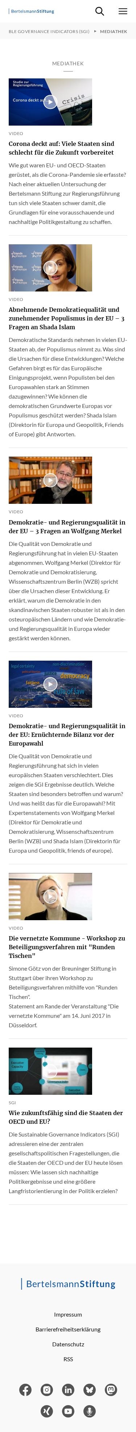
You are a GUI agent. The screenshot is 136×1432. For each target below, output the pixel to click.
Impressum (68, 1314)
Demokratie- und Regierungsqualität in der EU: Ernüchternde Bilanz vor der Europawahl (67, 734)
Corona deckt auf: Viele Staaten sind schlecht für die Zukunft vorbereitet (61, 148)
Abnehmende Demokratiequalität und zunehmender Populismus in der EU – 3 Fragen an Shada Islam (66, 318)
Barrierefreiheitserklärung (68, 1329)
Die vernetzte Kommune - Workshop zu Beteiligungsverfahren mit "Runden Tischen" (67, 947)
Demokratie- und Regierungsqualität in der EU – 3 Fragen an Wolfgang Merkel (67, 527)
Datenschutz (68, 1344)
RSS (68, 1358)
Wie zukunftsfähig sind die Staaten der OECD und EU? (66, 1117)
